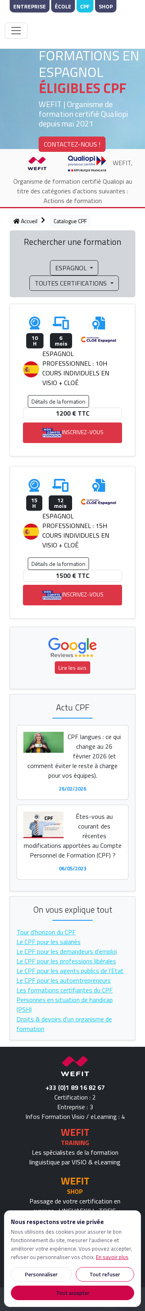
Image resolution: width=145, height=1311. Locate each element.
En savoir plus (112, 1257)
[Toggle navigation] (16, 31)
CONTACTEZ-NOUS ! (72, 144)
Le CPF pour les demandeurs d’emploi (67, 951)
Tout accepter (72, 1293)
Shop (106, 6)
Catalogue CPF (70, 221)
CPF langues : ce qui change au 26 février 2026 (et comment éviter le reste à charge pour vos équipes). (74, 756)
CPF (85, 6)
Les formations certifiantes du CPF (65, 990)
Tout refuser (104, 1274)
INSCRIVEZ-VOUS (83, 432)
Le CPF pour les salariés (49, 941)
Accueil (28, 221)
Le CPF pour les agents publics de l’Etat (70, 970)
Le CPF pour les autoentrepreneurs (64, 980)
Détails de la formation (58, 401)
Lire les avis (72, 667)
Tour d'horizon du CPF (46, 932)
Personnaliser (41, 1274)
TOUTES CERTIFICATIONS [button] (71, 283)
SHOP (75, 1191)
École (63, 6)
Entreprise (29, 6)
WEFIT (75, 1132)
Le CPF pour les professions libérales (66, 961)
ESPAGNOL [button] (71, 268)
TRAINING (75, 1142)
